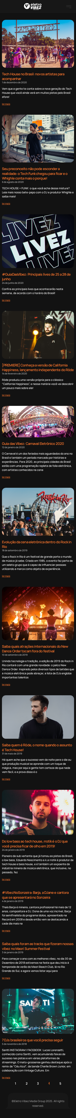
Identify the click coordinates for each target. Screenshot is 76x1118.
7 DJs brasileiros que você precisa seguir (32, 1040)
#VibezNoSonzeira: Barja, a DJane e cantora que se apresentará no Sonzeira (35, 894)
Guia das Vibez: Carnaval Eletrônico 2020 (33, 443)
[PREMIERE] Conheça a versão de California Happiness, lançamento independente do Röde (38, 367)
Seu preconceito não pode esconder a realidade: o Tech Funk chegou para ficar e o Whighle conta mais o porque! (34, 173)
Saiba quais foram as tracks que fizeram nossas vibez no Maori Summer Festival (37, 946)
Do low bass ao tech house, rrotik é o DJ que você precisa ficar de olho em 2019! (35, 843)
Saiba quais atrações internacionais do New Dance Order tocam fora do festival (35, 648)
